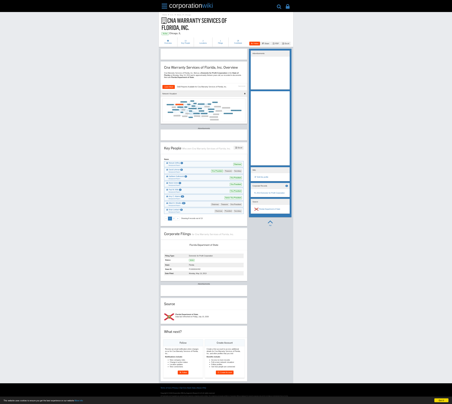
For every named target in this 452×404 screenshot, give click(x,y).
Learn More (168, 87)
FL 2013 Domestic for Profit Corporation (269, 193)
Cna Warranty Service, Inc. (170, 112)
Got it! (441, 400)
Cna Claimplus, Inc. (200, 108)
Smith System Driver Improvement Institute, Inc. (228, 113)
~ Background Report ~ (174, 165)
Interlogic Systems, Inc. (184, 116)
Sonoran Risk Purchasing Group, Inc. (170, 104)
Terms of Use (166, 388)
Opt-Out (183, 388)
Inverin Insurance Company (215, 102)
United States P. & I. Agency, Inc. (177, 115)
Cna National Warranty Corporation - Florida (192, 108)
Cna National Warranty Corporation (175, 109)
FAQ (204, 388)
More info (79, 400)
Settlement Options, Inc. (207, 106)
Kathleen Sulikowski (190, 117)
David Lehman (189, 104)
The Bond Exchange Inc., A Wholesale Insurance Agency (236, 110)
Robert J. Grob (187, 113)
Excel (286, 43)
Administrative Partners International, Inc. (214, 119)
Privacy (175, 388)
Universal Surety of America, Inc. (196, 113)
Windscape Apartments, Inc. (216, 114)
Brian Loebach (175, 210)
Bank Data (191, 388)
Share (266, 43)
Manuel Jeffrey (195, 103)
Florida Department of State (269, 209)
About (199, 388)
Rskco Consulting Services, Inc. (217, 106)
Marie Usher (182, 112)
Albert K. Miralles (176, 203)
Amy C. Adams (175, 196)
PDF (277, 43)
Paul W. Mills (174, 190)
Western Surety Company (211, 111)
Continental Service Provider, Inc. (204, 113)
